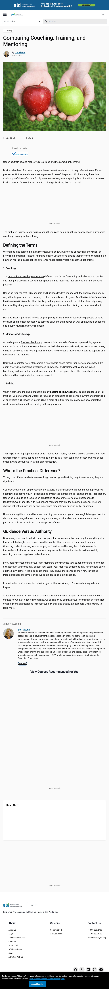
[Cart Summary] (104, 14)
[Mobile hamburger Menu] (4, 14)
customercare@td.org (97, 938)
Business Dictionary (31, 342)
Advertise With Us (16, 957)
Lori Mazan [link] (20, 52)
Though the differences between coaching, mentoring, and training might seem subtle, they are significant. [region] (53, 479)
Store (11, 953)
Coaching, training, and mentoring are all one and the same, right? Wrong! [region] (41, 161)
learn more (9, 607)
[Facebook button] (75, 969)
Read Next (12, 805)
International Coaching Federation (26, 276)
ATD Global (13, 945)
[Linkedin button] (88, 969)
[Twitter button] (82, 969)
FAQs (11, 934)
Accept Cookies (37, 984)
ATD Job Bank (56, 934)
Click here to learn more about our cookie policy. (47, 979)
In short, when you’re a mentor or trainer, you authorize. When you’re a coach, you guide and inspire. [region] (51, 585)
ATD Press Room (15, 949)
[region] (54, 268)
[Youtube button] (101, 969)
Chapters (12, 941)
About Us (12, 930)
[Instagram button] (94, 969)
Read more (22, 664)
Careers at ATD (56, 930)
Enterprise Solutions (17, 938)
